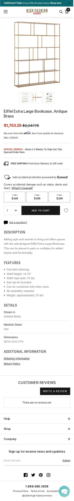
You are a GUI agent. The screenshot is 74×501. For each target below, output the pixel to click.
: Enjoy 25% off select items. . (33, 3)
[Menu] (6, 12)
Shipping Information (17, 359)
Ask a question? (18, 222)
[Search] (61, 12)
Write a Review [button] (55, 391)
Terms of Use (38, 491)
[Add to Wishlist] (66, 210)
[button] (25, 97)
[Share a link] (6, 223)
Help (7, 418)
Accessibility (54, 491)
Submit (66, 460)
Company (10, 439)
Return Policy (12, 364)
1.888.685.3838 (37, 486)
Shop (7, 429)
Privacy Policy (20, 491)
